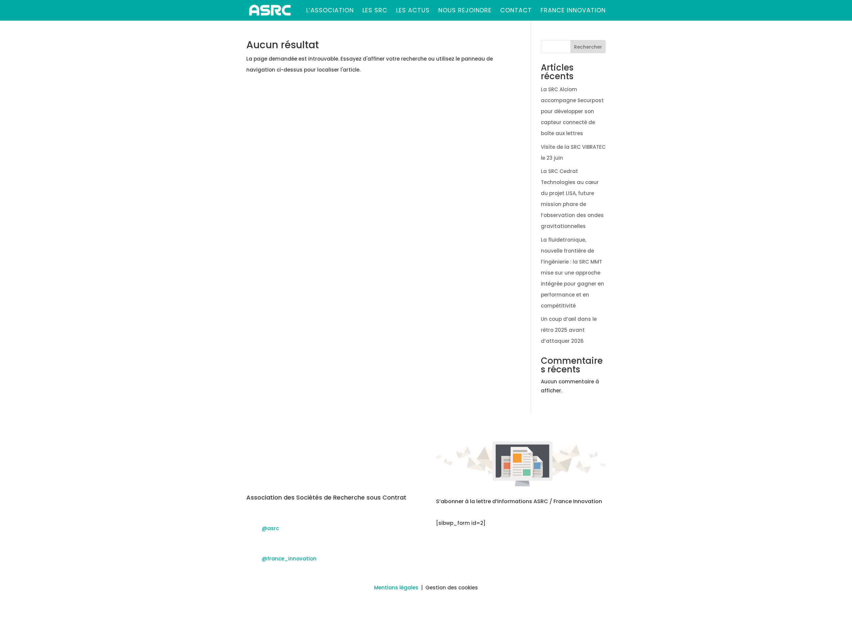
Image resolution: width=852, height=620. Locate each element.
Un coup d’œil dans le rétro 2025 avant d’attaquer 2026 (569, 329)
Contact (516, 11)
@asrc (270, 528)
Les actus (413, 11)
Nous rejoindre (465, 11)
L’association (330, 11)
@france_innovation (289, 558)
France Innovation (573, 11)
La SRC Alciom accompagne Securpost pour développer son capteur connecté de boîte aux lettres (572, 111)
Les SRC (374, 11)
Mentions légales (396, 587)
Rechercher (588, 47)
